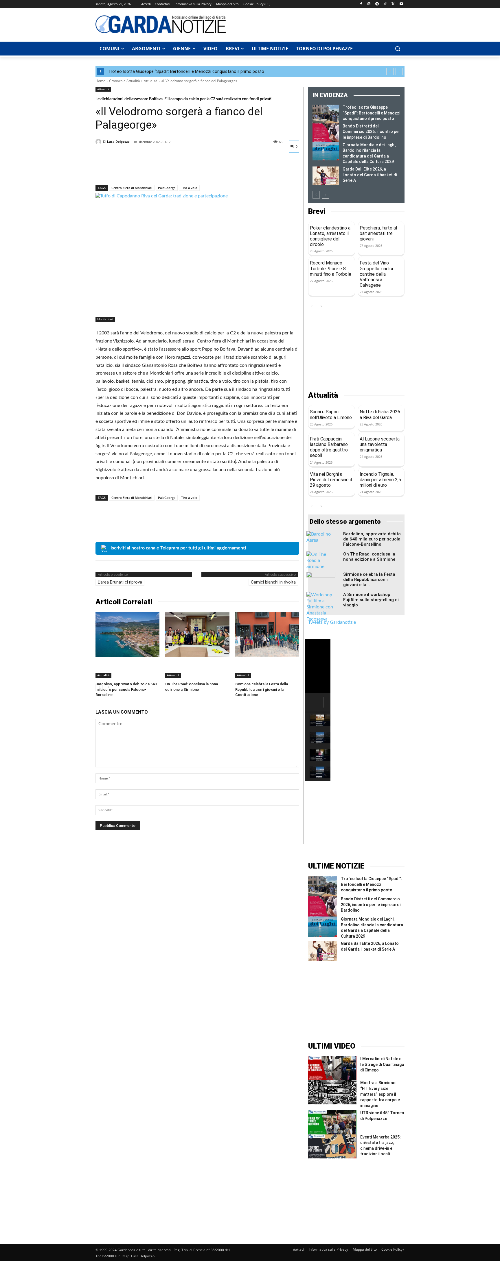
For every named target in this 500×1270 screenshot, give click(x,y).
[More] (155, 170)
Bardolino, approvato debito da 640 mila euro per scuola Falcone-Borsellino (126, 689)
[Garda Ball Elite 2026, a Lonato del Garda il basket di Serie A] (325, 175)
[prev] (390, 71)
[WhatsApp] (141, 170)
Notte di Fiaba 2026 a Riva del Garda (380, 414)
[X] (393, 4)
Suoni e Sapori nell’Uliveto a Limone (331, 414)
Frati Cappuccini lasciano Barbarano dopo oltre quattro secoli (329, 447)
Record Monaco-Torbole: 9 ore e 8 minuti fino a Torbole (330, 268)
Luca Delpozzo (118, 141)
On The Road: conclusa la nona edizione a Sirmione (369, 556)
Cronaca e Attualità (124, 80)
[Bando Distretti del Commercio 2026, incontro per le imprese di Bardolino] (325, 132)
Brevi (316, 211)
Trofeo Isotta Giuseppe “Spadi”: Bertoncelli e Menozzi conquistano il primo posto (186, 71)
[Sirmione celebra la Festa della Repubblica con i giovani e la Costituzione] (267, 634)
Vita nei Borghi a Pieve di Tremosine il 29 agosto (331, 479)
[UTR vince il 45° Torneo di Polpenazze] (332, 1122)
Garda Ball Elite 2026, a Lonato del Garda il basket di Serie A (370, 175)
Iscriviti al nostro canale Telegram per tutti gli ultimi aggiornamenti (178, 548)
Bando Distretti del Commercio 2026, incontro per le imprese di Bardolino (371, 132)
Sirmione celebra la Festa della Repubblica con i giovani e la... (369, 579)
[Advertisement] (318, 24)
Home (100, 80)
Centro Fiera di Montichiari (131, 188)
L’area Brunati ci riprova (120, 582)
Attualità (150, 80)
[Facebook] (361, 4)
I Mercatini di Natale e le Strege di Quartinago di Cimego (382, 1064)
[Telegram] (377, 4)
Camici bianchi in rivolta (273, 582)
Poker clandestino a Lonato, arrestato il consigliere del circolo (330, 236)
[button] (398, 48)
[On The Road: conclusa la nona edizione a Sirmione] (197, 634)
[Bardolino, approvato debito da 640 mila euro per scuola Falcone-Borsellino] (127, 634)
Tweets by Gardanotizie (332, 622)
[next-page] (325, 195)
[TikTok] (385, 4)
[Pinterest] (128, 170)
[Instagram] (369, 4)
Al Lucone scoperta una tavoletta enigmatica (380, 444)
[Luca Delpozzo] (99, 142)
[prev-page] (316, 195)
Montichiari (105, 319)
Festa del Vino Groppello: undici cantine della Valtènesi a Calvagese (376, 274)
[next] (399, 71)
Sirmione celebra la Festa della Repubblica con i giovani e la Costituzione (261, 689)
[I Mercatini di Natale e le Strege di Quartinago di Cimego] (332, 1068)
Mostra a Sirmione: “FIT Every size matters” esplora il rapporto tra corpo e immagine (380, 1094)
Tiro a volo (189, 188)
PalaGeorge (166, 188)
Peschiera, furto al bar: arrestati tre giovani (378, 233)
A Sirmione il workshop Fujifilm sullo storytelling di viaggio (371, 600)
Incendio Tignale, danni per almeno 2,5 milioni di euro (380, 479)
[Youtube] (401, 4)
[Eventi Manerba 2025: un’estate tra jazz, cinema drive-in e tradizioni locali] (332, 1146)
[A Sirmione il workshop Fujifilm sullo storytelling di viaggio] (320, 607)
